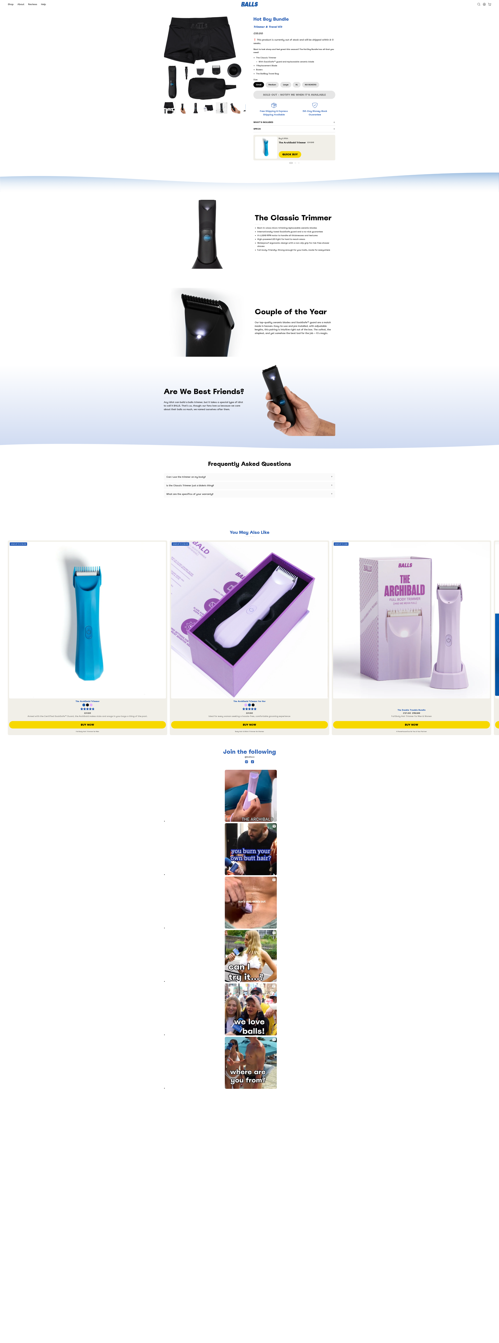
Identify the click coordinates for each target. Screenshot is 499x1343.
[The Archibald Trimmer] (266, 148)
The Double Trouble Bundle (412, 710)
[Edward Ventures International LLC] (249, 4)
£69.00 (87, 713)
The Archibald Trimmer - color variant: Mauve (91, 705)
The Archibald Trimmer (292, 142)
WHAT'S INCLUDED (263, 122)
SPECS (257, 128)
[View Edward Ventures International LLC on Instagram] (246, 762)
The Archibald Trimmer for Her (249, 701)
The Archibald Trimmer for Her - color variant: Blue (249, 705)
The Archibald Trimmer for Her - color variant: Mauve (245, 705)
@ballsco (249, 757)
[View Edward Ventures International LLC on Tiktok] (252, 762)
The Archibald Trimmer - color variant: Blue (83, 705)
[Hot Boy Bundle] (169, 108)
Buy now (87, 724)
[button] (10, 4)
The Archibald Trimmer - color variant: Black (87, 705)
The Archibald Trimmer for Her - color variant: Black (253, 705)
